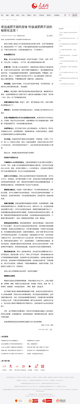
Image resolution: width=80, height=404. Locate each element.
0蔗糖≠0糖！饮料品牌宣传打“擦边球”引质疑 (13, 350)
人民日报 (4, 370)
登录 (75, 15)
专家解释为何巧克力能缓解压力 (9, 340)
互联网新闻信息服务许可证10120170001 (30, 383)
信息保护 (66, 377)
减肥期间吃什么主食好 (33, 340)
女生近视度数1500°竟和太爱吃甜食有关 (12, 344)
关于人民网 (17, 377)
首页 (2, 15)
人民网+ (10, 370)
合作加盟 (39, 377)
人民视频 (30, 370)
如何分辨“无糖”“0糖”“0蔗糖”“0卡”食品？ (38, 347)
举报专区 (41, 15)
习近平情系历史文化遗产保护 (67, 84)
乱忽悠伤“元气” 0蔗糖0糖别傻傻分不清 (38, 350)
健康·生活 (8, 19)
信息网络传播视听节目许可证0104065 (12, 389)
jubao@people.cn (59, 380)
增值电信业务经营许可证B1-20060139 (50, 383)
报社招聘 (23, 377)
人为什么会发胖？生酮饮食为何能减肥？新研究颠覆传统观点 (18, 347)
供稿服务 (45, 377)
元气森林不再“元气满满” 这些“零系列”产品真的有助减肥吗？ (18, 353)
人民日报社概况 (10, 377)
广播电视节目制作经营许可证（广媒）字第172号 (25, 386)
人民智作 (42, 370)
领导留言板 (23, 370)
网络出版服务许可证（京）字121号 (53, 389)
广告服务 (34, 377)
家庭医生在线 (21, 35)
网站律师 (61, 377)
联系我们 (72, 377)
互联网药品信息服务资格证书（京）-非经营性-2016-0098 (52, 386)
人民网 (2, 19)
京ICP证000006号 (67, 389)
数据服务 (50, 377)
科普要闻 (15, 19)
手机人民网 (17, 370)
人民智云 (36, 370)
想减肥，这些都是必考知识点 (35, 353)
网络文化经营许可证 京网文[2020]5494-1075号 (33, 389)
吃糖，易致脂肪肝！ (32, 344)
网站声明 (56, 377)
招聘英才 (29, 377)
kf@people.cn (25, 380)
